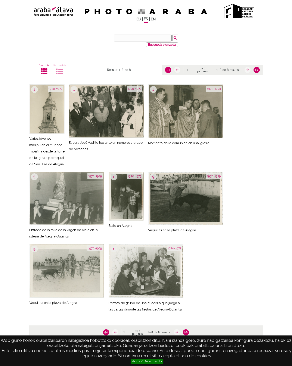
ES (146, 19)
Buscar (175, 38)
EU (138, 19)
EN (153, 19)
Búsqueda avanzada (162, 44)
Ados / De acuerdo (147, 361)
